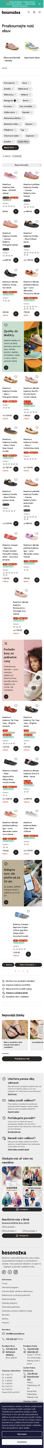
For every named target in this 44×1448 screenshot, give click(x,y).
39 (14, 464)
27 (27, 207)
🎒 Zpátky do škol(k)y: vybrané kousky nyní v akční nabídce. (20, 3)
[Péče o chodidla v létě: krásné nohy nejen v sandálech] (15, 1029)
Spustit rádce (13, 1112)
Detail (15, 211)
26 (25, 207)
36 (11, 206)
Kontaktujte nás (14, 1132)
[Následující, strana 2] (27, 971)
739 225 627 (11, 1339)
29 (30, 207)
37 (14, 206)
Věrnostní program (10, 1287)
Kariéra (5, 1319)
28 (6, 256)
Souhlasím (22, 1442)
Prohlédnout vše (22, 1059)
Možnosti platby (9, 1299)
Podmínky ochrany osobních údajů (17, 1311)
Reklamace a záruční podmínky (16, 1295)
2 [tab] (12, 1053)
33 (3, 206)
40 (17, 464)
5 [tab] (32, 1053)
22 (27, 306)
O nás (4, 1283)
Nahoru (9, 965)
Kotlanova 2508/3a (10, 1353)
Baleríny (7, 156)
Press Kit (5, 1322)
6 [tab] (38, 1053)
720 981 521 (32, 1373)
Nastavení (22, 1434)
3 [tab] (18, 1053)
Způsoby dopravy (9, 1303)
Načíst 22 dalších (27, 965)
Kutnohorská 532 (33, 1378)
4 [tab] (25, 1053)
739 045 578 (11, 1349)
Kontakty (6, 1315)
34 (6, 206)
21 (24, 306)
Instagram (23, 1209)
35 (9, 206)
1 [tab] (5, 1053)
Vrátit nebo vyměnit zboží (18, 1150)
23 (30, 306)
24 (33, 306)
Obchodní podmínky (11, 1307)
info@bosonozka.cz (15, 1333)
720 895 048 (33, 1349)
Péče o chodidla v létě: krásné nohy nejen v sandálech (13, 1044)
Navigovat (24, 1236)
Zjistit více (12, 1094)
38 (27, 255)
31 (3, 301)
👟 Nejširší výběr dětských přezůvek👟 (23, 5)
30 (30, 253)
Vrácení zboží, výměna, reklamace (17, 1291)
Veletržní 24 (32, 1352)
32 (17, 949)
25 (36, 306)
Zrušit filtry (23, 142)
